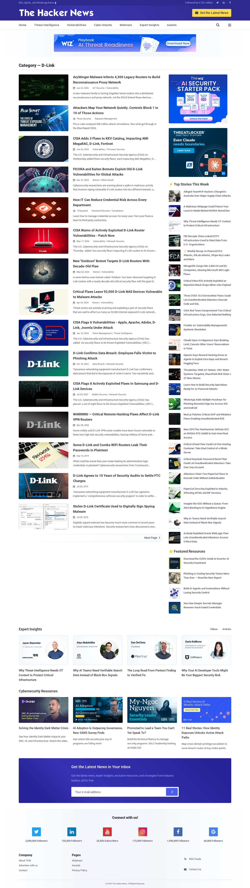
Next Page (152, 537)
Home (22, 25)
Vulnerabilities (76, 25)
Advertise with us (28, 865)
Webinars (126, 25)
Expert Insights (149, 25)
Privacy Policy (79, 870)
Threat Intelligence (46, 25)
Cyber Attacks (103, 25)
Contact (23, 870)
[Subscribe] (172, 792)
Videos (214, 629)
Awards (172, 25)
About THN (25, 860)
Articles (226, 629)
